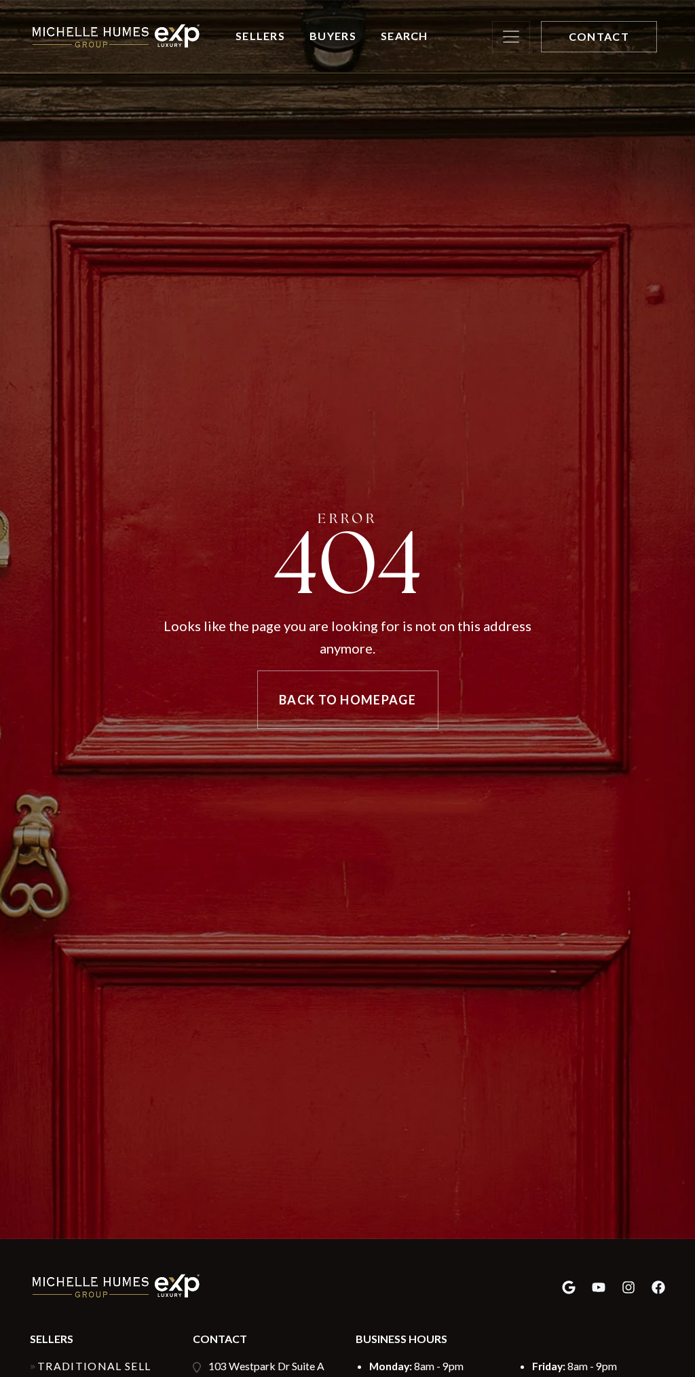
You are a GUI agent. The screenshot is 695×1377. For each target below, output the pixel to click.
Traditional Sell (94, 1365)
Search (404, 35)
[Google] (569, 1287)
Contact (599, 36)
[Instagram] (628, 1287)
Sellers (260, 35)
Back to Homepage (347, 699)
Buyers (332, 35)
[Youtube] (598, 1287)
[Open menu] (511, 36)
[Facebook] (658, 1287)
